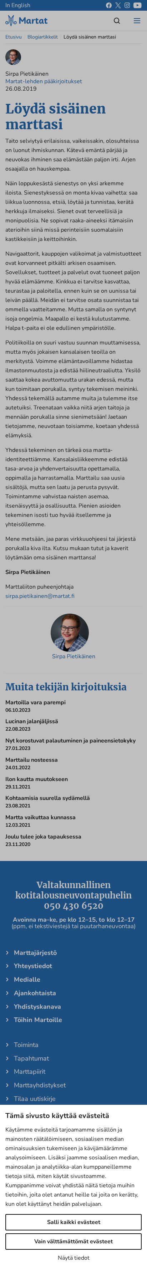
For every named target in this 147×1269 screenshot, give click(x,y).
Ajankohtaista (35, 993)
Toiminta (26, 1045)
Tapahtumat (31, 1058)
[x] (118, 5)
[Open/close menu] (137, 21)
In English (17, 5)
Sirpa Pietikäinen (73, 656)
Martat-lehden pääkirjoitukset (43, 81)
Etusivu (13, 37)
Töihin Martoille (38, 1020)
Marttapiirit (29, 1071)
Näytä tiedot (74, 1258)
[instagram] (127, 5)
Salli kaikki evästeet (73, 1222)
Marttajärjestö (35, 952)
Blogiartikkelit (42, 37)
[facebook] (109, 5)
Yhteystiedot (33, 966)
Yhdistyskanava (37, 1006)
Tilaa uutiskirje (35, 1098)
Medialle (27, 979)
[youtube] (137, 5)
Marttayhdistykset (40, 1085)
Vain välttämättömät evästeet (73, 1241)
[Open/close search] (117, 21)
